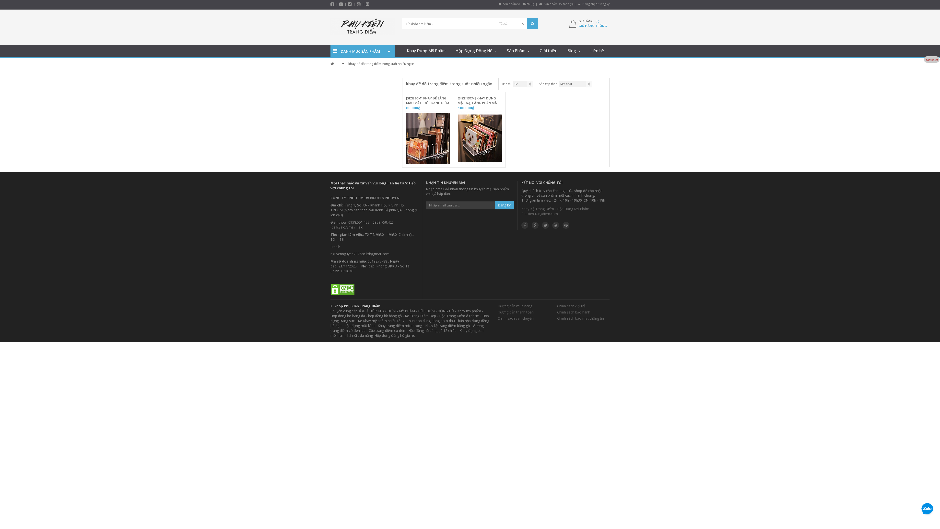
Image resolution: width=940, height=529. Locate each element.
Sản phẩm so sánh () (558, 4)
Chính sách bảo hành (573, 312)
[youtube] (359, 4)
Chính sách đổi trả (571, 306)
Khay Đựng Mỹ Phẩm (426, 50)
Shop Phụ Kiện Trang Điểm (357, 306)
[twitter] (350, 4)
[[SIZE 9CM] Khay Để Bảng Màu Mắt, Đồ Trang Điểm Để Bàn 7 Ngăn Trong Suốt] (428, 138)
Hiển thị (506, 84)
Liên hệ (597, 50)
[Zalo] (927, 509)
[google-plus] (341, 4)
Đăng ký (504, 205)
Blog (571, 50)
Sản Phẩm (516, 50)
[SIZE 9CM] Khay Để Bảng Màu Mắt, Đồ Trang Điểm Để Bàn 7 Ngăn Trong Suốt (427, 100)
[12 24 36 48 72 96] (523, 84)
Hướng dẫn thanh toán (516, 312)
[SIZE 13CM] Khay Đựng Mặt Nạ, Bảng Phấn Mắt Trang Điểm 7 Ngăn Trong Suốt (478, 100)
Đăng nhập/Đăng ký (596, 4)
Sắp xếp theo (548, 84)
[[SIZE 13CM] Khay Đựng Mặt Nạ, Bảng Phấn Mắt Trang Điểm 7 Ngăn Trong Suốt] (480, 138)
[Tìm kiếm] (532, 23)
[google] (535, 225)
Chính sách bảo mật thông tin (580, 318)
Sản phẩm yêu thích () (518, 4)
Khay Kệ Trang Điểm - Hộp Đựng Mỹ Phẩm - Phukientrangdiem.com (556, 211)
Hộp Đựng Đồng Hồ (474, 50)
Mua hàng (431, 162)
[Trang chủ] (362, 27)
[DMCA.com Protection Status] (342, 289)
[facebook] (332, 4)
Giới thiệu (548, 50)
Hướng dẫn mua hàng (515, 306)
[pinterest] (367, 4)
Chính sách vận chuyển (516, 318)
